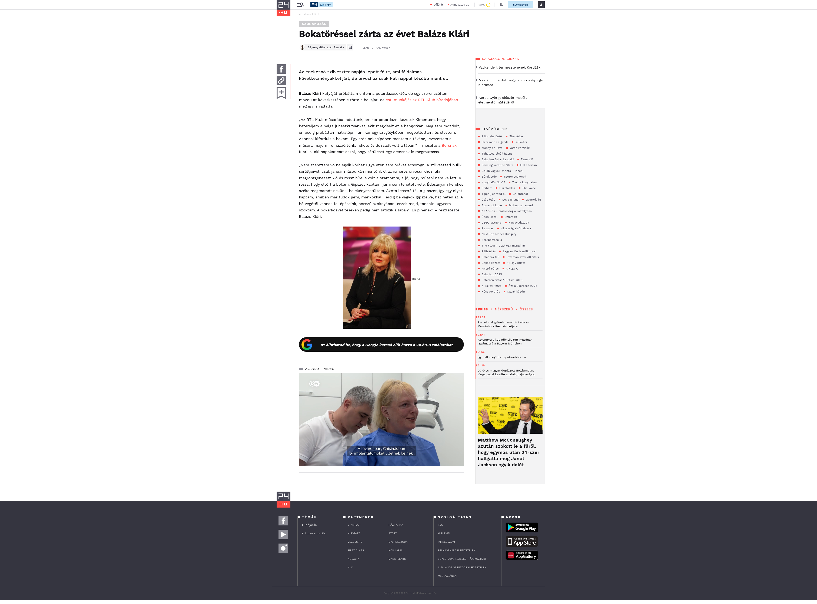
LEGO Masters (491, 222)
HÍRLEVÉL (444, 533)
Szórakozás (314, 24)
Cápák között (490, 262)
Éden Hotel (489, 216)
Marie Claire (398, 558)
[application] (381, 419)
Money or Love (492, 147)
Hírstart (354, 533)
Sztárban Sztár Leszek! (497, 159)
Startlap (354, 524)
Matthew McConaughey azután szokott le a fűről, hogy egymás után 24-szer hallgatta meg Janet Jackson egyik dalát (508, 452)
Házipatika (396, 524)
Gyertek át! (533, 199)
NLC (350, 567)
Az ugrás (487, 228)
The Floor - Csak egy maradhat (503, 245)
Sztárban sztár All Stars (522, 257)
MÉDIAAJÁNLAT (447, 575)
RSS (440, 524)
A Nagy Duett (515, 262)
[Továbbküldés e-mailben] (281, 80)
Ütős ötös (488, 199)
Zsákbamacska (491, 239)
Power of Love (491, 205)
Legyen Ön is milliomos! (519, 251)
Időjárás (438, 4)
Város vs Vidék (519, 147)
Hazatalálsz (506, 188)
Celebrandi (520, 193)
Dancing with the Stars (497, 165)
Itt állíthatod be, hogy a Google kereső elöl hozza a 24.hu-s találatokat (386, 345)
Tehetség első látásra (496, 153)
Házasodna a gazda (494, 142)
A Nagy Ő (511, 268)
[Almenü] (300, 5)
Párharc (486, 188)
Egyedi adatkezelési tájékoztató (462, 558)
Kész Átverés (490, 291)
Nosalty (353, 558)
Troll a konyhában (524, 182)
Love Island (510, 199)
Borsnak (449, 145)
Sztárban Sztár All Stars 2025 (502, 280)
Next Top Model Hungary (498, 234)
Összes (526, 309)
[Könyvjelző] (281, 93)
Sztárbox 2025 (491, 274)
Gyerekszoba (398, 541)
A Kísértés (488, 251)
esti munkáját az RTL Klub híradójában (422, 100)
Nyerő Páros (490, 268)
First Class (356, 550)
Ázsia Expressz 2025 (522, 285)
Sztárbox (510, 216)
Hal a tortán (528, 165)
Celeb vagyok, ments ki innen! (502, 170)
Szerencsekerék (514, 176)
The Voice (515, 136)
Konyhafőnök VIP (493, 182)
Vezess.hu (355, 541)
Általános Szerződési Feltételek (462, 567)
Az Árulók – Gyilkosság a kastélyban (506, 211)
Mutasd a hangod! (521, 205)
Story (393, 533)
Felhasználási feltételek (456, 550)
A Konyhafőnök (491, 136)
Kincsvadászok (518, 222)
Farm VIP (526, 159)
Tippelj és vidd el (493, 193)
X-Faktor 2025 (491, 285)
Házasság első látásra (515, 228)
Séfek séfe (489, 176)
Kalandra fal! (490, 257)
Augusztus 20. (460, 4)
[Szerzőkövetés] (350, 47)
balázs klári (310, 14)
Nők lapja (396, 550)
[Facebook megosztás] (281, 69)
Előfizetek (520, 5)
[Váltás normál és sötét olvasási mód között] (501, 4)
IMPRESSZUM (446, 541)
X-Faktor (520, 142)
